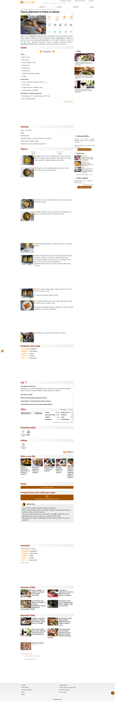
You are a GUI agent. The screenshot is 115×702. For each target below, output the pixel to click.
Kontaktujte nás (63, 685)
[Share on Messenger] (55, 32)
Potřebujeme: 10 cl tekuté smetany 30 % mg (36, 96)
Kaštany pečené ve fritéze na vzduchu (59, 470)
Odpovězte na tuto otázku (79, 183)
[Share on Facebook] (49, 32)
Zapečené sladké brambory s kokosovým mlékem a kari (87, 164)
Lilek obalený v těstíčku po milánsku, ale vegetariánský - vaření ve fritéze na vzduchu (72, 472)
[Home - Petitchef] (21, 9)
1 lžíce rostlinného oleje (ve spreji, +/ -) (34, 82)
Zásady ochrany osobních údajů (67, 687)
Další (91, 7)
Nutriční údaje (69, 101)
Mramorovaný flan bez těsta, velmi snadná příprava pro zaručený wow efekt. (87, 170)
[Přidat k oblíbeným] (49, 25)
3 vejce (24, 76)
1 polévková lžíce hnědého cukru (32, 87)
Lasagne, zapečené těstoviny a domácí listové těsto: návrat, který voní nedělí (38, 620)
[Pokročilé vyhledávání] (88, 3)
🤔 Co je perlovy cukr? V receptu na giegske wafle (83, 181)
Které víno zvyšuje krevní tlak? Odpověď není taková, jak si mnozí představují (39, 631)
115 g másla (25, 60)
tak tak (31, 356)
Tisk (92, 174)
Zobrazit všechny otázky (88, 184)
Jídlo (26, 656)
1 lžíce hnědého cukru (29, 62)
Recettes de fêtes (37, 643)
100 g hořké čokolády (28, 99)
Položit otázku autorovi (47, 487)
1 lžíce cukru (26, 85)
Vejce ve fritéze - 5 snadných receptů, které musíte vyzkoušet (38, 592)
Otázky (76, 7)
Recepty (42, 7)
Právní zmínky (62, 692)
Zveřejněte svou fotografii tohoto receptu (47, 499)
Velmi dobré (33, 351)
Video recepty (24, 687)
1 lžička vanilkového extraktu (31, 73)
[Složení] (2, 351)
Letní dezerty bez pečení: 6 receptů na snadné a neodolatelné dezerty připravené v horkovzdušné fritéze (33, 605)
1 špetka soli (26, 68)
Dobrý (31, 353)
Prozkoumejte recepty (27, 653)
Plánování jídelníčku (83, 149)
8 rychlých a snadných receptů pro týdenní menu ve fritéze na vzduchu (66, 592)
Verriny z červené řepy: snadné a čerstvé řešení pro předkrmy (87, 159)
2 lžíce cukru (26, 65)
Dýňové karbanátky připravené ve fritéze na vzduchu (25, 471)
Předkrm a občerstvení (34, 656)
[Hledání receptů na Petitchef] (85, 3)
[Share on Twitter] (65, 32)
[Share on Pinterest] (71, 32)
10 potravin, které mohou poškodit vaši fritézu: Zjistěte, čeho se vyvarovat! (66, 603)
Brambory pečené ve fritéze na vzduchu (35, 470)
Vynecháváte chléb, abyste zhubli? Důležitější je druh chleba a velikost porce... (65, 621)
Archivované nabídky (82, 174)
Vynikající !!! (33, 349)
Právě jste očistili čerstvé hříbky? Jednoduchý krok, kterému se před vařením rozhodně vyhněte (59, 633)
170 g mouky (26, 71)
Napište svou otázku (85, 187)
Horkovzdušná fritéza (30, 659)
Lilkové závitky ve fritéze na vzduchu (49, 469)
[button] (22, 24)
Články (59, 7)
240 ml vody (26, 57)
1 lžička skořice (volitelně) (30, 90)
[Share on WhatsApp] (60, 32)
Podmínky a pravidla (64, 689)
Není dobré (33, 358)
